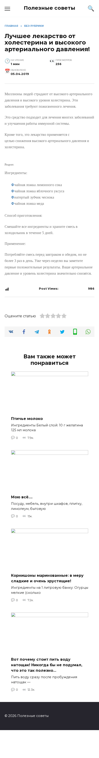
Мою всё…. (21, 497)
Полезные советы (49, 8)
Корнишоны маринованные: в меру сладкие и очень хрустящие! (47, 578)
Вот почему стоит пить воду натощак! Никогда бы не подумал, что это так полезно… (46, 665)
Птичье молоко (27, 418)
